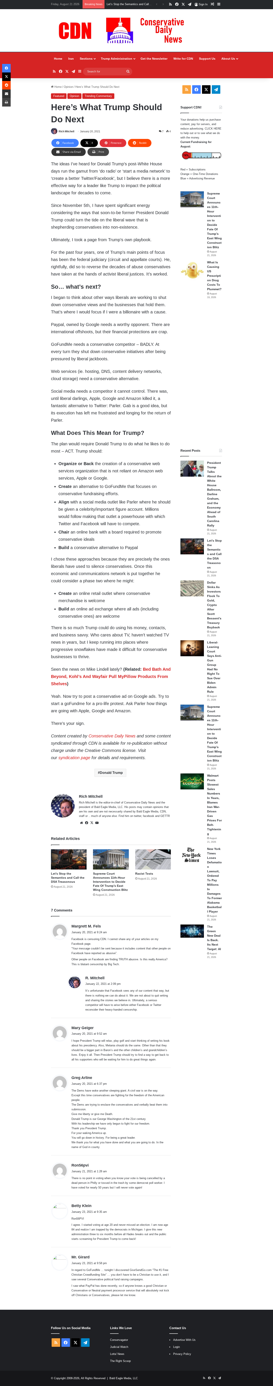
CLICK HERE (213, 128)
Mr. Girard (80, 1257)
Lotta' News (117, 1354)
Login (176, 1347)
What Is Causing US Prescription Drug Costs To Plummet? (214, 276)
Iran (71, 58)
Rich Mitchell (66, 131)
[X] (91, 822)
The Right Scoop (120, 1361)
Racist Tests (144, 873)
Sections (86, 58)
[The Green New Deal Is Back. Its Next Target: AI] (192, 931)
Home (58, 58)
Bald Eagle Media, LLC (123, 1378)
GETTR (165, 816)
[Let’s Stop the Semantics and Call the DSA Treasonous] (69, 859)
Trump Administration (116, 58)
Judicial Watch (119, 1347)
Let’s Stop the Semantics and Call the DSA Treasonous (67, 877)
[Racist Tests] (153, 859)
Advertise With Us (184, 1339)
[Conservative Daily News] (123, 30)
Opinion (68, 86)
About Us (228, 58)
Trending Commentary (98, 96)
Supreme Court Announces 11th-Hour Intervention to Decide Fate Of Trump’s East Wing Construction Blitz (110, 881)
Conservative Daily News (112, 736)
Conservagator (119, 1339)
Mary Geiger (82, 1028)
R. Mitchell (95, 978)
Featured (58, 96)
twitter (137, 816)
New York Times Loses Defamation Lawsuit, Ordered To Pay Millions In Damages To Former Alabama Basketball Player (214, 880)
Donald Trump (111, 772)
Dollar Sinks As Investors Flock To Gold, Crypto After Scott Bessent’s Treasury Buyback (214, 605)
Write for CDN (183, 58)
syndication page (74, 757)
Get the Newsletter (154, 58)
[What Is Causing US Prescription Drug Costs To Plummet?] (192, 270)
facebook (148, 816)
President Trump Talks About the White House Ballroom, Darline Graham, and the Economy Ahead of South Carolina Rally (214, 494)
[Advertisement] (201, 374)
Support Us (207, 58)
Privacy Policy (182, 1354)
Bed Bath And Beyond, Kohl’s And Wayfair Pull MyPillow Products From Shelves (111, 676)
